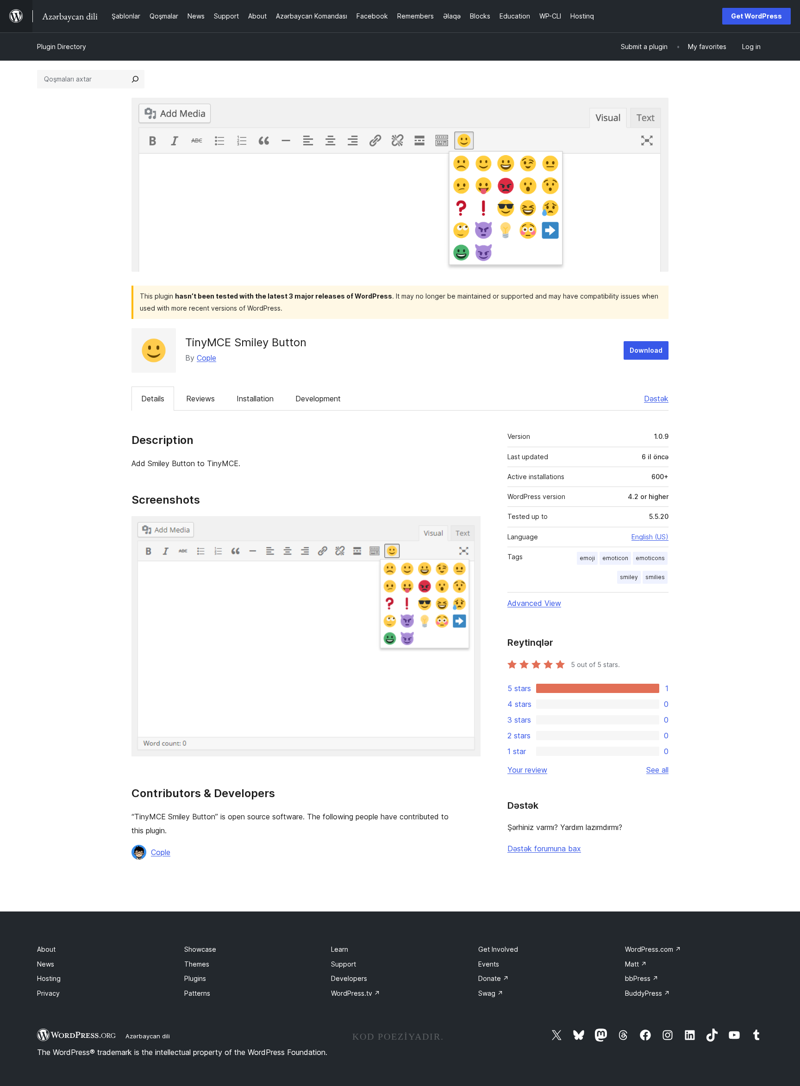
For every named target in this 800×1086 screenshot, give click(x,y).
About (46, 949)
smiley (629, 577)
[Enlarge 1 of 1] (468, 528)
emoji (587, 558)
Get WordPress (756, 16)
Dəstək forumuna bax (544, 848)
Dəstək (656, 398)
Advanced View (534, 603)
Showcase (200, 949)
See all (657, 769)
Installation (255, 398)
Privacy (48, 993)
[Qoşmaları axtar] (135, 79)
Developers (349, 978)
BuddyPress (647, 993)
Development (318, 398)
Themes (196, 964)
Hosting (49, 978)
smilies (655, 577)
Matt (636, 964)
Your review (527, 769)
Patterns (197, 993)
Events (488, 964)
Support (343, 964)
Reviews (200, 398)
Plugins (195, 978)
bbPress (641, 978)
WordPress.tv (355, 993)
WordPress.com (653, 949)
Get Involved (498, 949)
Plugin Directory (61, 46)
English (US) (650, 537)
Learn (339, 949)
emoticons (650, 558)
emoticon (615, 558)
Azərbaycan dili (147, 1036)
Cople (206, 357)
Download (646, 350)
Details (152, 398)
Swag (490, 993)
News (45, 964)
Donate (493, 978)
